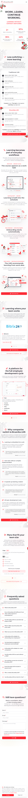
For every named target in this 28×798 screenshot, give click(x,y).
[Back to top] (26, 796)
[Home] (7, 2)
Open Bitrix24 (6, 342)
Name (3, 710)
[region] (14, 332)
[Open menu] (26, 2)
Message (4, 721)
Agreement (6, 734)
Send (13, 737)
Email (3, 715)
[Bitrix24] (14, 326)
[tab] (11, 346)
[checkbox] (2, 731)
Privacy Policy (18, 733)
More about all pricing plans (13, 581)
